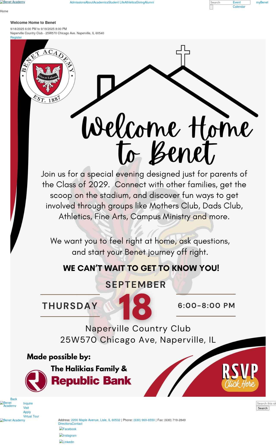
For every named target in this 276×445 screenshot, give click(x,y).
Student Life (116, 2)
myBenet (262, 2)
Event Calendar (239, 4)
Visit (26, 407)
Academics (100, 2)
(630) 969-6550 (144, 420)
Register (16, 37)
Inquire (28, 403)
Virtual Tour (31, 416)
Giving (140, 2)
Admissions (77, 2)
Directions (65, 423)
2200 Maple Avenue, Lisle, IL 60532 (95, 420)
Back (13, 399)
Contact (77, 423)
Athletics (130, 2)
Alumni (149, 2)
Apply (27, 412)
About (89, 2)
